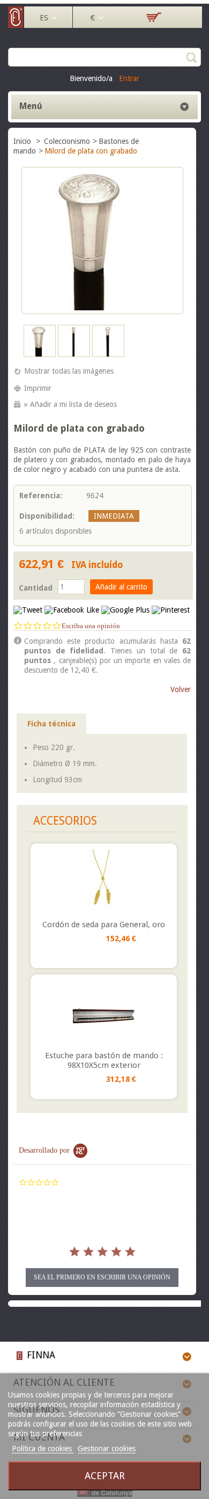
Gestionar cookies (107, 1448)
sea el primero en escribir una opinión (102, 1277)
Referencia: (40, 495)
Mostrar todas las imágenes (69, 371)
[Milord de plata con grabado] (40, 354)
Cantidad (36, 588)
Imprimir (37, 388)
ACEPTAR (105, 1475)
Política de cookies (43, 1448)
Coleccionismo (67, 141)
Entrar (129, 78)
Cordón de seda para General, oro (103, 924)
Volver (180, 689)
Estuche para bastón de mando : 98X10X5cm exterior (104, 1060)
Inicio (23, 141)
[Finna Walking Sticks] (16, 25)
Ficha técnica (51, 723)
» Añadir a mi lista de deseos (70, 404)
